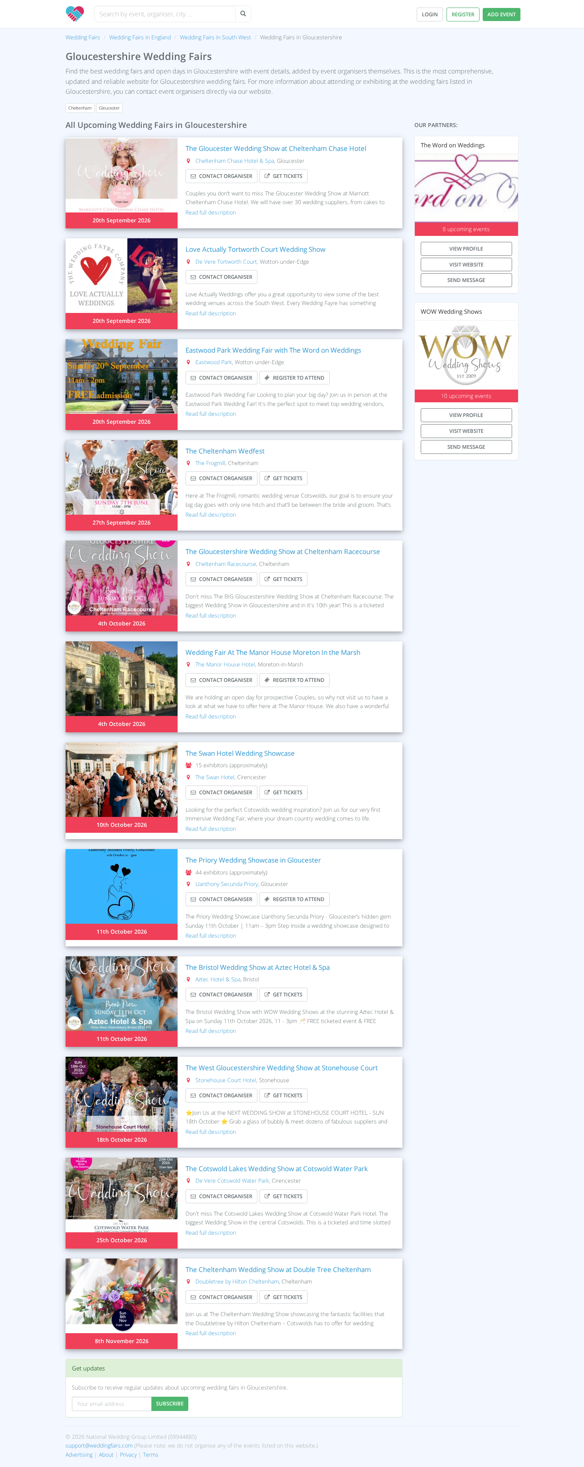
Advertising (79, 1454)
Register (463, 14)
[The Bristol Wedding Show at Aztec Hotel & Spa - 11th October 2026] (122, 1001)
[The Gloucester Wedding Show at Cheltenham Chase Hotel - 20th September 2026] (122, 182)
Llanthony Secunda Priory (226, 884)
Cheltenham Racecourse (225, 563)
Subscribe (170, 1403)
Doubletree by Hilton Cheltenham (237, 1281)
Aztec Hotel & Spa (217, 979)
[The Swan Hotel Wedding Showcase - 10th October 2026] (122, 787)
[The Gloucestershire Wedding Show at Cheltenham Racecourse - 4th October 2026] (122, 585)
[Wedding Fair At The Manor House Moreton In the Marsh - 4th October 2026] (122, 686)
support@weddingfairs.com (99, 1445)
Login (430, 14)
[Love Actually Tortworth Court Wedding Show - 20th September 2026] (122, 283)
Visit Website (466, 264)
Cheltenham (80, 108)
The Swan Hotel (214, 777)
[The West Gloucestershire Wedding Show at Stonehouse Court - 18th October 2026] (122, 1102)
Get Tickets (287, 176)
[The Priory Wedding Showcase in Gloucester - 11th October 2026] (122, 894)
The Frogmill (210, 463)
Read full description (211, 212)
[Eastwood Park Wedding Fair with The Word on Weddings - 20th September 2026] (122, 384)
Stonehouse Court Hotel (225, 1080)
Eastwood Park (213, 362)
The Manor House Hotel (225, 664)
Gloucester (109, 108)
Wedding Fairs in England (140, 37)
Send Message (466, 280)
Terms (151, 1454)
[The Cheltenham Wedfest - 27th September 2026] (122, 485)
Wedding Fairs (83, 37)
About (106, 1454)
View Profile (466, 248)
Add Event (501, 14)
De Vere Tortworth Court (226, 261)
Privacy (128, 1454)
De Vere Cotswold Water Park (232, 1180)
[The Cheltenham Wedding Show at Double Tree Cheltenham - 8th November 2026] (122, 1304)
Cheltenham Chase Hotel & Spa (234, 160)
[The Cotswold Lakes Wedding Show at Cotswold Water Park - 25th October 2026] (122, 1203)
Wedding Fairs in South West (215, 37)
